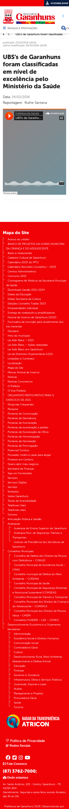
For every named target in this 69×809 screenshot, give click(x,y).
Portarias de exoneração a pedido (28, 427)
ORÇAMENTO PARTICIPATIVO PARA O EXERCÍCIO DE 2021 (30, 397)
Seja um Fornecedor (20, 473)
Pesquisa (13, 409)
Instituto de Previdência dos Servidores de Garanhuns (38, 544)
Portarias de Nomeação (22, 441)
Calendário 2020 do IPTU (23, 262)
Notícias (12, 377)
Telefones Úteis (17, 505)
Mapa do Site (15, 367)
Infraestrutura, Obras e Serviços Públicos (38, 679)
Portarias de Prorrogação (23, 445)
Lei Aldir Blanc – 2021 (21, 340)
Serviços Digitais (17, 482)
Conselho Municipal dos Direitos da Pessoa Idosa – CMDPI (39, 613)
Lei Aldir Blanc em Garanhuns (25, 349)
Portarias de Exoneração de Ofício (28, 432)
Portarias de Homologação (24, 436)
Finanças (19, 670)
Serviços (13, 477)
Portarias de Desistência (22, 418)
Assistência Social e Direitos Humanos (36, 638)
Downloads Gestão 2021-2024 (26, 289)
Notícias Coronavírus (20, 381)
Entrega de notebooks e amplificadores (31, 312)
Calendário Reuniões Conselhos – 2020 (32, 266)
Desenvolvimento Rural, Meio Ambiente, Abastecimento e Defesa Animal (37, 659)
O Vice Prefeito (17, 390)
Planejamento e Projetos (28, 693)
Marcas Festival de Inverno (23, 372)
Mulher (18, 688)
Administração (22, 633)
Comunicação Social (26, 643)
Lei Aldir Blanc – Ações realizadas (28, 344)
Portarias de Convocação (23, 413)
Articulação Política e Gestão (25, 519)
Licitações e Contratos (21, 358)
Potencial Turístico (18, 450)
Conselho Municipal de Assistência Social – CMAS (38, 567)
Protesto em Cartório (20, 459)
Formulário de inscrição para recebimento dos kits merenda (34, 324)
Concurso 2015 (17, 276)
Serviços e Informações (22, 28)
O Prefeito (14, 386)
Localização (15, 363)
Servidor (13, 487)
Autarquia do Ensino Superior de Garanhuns (40, 528)
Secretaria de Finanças (21, 468)
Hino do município (19, 335)
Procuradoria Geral (25, 698)
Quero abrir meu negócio (23, 464)
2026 (36, 806)
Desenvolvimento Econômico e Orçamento (34, 624)
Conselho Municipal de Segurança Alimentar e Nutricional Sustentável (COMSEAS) (39, 590)
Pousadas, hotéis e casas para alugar (29, 455)
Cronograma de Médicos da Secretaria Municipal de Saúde (36, 283)
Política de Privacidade (27, 741)
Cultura (18, 652)
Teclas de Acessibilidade (22, 500)
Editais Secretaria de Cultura (24, 299)
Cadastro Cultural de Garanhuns (27, 257)
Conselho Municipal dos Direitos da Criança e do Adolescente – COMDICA (40, 604)
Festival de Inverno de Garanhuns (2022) (32, 317)
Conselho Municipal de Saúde (32, 583)
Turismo (12, 514)
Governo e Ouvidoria (26, 675)
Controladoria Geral (26, 647)
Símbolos (13, 491)
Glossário (13, 331)
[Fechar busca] (63, 28)
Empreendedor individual (23, 308)
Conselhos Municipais (21, 551)
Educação (19, 666)
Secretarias (13, 629)
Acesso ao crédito (18, 239)
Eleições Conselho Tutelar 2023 (27, 303)
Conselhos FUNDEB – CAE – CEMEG (36, 620)
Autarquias (14, 523)
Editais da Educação (19, 294)
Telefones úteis (17, 510)
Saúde (17, 702)
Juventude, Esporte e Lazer (30, 684)
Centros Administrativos (22, 271)
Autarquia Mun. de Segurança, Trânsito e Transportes (37, 535)
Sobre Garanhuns (18, 496)
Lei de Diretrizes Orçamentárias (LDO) (30, 354)
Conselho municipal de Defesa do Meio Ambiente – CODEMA (37, 576)
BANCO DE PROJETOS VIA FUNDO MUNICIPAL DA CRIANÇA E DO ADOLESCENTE (35, 246)
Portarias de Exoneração (22, 422)
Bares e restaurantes (20, 253)
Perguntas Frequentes (21, 404)
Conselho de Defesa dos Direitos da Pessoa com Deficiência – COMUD (39, 558)
